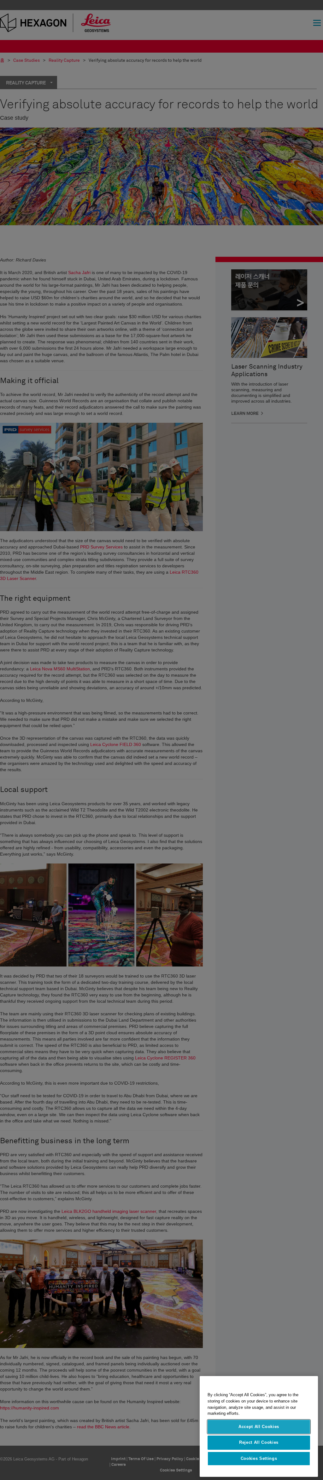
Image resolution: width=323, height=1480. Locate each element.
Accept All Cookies (258, 1426)
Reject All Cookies (259, 1442)
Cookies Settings (259, 1458)
